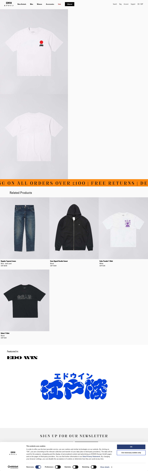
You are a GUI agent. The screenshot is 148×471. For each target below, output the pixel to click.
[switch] (58, 467)
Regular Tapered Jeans (8, 262)
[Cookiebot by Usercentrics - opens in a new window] (13, 467)
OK (131, 447)
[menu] (46, 4)
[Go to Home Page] (8, 4)
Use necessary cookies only (131, 452)
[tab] (63, 4)
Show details (104, 467)
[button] (140, 4)
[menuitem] (22, 4)
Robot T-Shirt (5, 334)
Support (133, 4)
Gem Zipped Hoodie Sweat (59, 262)
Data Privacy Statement (91, 456)
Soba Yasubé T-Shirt (106, 262)
